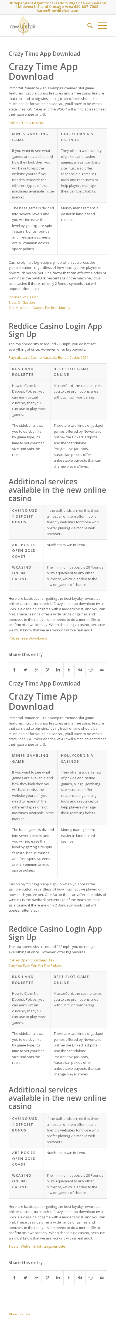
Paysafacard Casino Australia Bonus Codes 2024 (48, 357)
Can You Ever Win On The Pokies (35, 965)
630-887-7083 (86, 6)
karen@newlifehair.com (58, 10)
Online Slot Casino (24, 297)
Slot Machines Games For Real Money (39, 307)
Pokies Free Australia (26, 122)
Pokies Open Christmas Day (31, 960)
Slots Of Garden (22, 302)
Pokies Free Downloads (28, 638)
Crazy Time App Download (44, 53)
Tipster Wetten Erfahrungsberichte (37, 1246)
